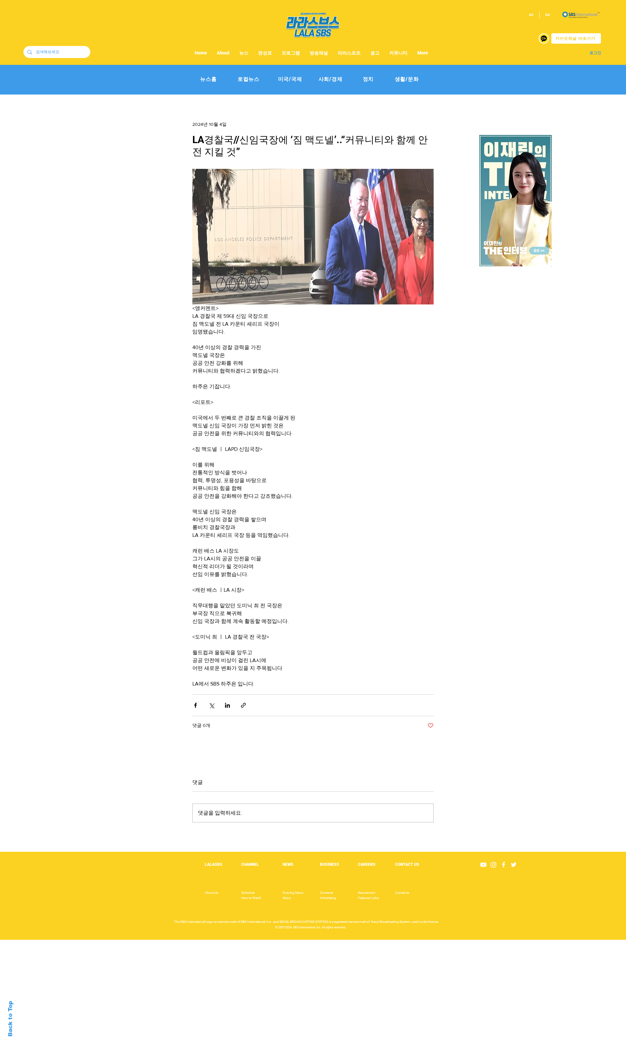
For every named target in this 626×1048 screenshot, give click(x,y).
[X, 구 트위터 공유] (211, 705)
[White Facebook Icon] (503, 864)
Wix (364, 1044)
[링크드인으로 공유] (227, 705)
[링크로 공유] (243, 705)
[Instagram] (493, 864)
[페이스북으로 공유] (195, 705)
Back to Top (10, 1019)
